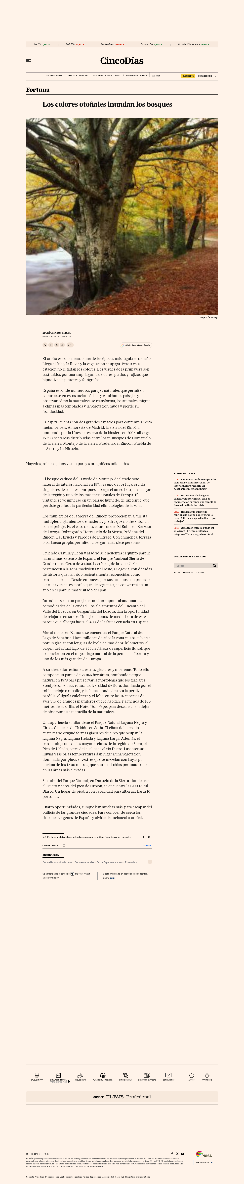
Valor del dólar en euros (189, 44)
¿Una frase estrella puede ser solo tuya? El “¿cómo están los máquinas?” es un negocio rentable (194, 531)
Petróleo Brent (107, 44)
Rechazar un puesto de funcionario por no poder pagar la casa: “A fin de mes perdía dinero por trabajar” (195, 516)
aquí (112, 877)
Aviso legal (39, 1177)
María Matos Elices (56, 332)
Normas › (147, 845)
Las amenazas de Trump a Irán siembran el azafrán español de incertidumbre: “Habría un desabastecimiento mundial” (195, 484)
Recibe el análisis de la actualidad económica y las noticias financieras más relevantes (89, 837)
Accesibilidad (108, 1177)
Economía (83, 76)
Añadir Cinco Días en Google (137, 345)
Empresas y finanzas (56, 76)
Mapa (117, 1177)
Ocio (99, 862)
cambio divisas (125, 1080)
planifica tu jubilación (103, 1080)
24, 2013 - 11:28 (60, 336)
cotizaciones (168, 1080)
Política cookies (52, 1177)
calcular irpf (37, 1080)
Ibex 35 (37, 44)
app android (207, 1080)
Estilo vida (130, 862)
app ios (192, 1080)
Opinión (143, 76)
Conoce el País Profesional (122, 1096)
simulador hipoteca (58, 1080)
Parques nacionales (84, 862)
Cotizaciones (97, 76)
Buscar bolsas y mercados (190, 556)
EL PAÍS (155, 74)
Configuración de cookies (71, 1177)
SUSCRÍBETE (188, 76)
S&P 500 (70, 44)
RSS (122, 1177)
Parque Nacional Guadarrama (57, 862)
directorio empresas (147, 1080)
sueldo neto (80, 1080)
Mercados (72, 76)
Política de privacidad (92, 1177)
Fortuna (38, 90)
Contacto (30, 1177)
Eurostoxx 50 (147, 44)
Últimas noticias (130, 76)
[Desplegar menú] (28, 60)
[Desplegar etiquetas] (150, 862)
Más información (50, 877)
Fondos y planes (113, 76)
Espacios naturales (113, 862)
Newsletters (130, 1177)
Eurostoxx (188, 573)
